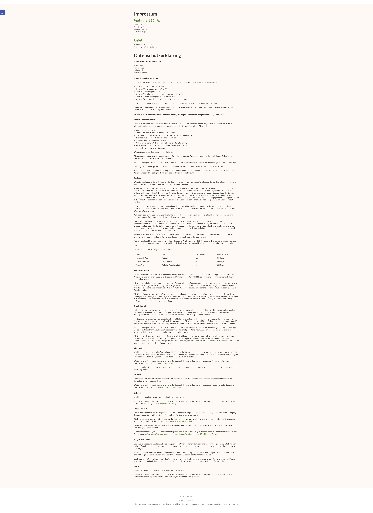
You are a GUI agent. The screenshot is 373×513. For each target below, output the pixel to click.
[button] (2, 12)
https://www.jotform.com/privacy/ (167, 387)
